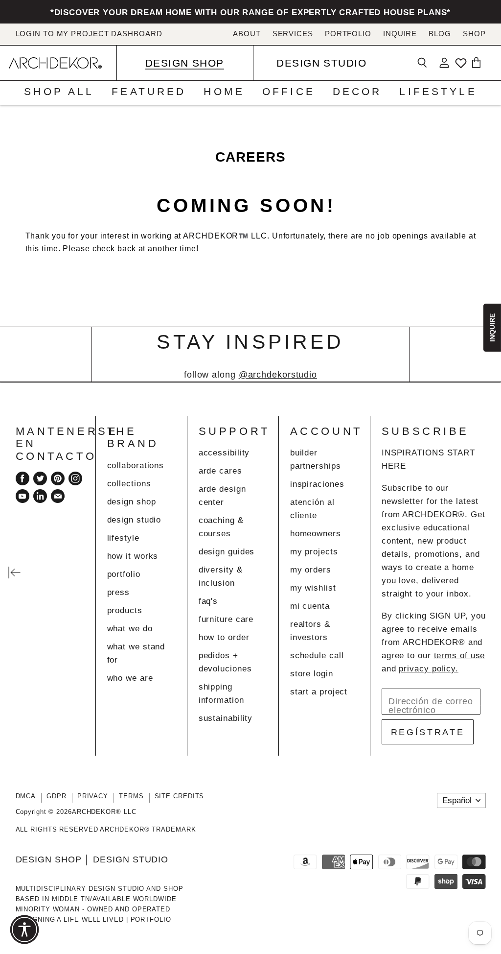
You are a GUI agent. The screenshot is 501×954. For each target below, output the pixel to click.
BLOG (440, 34)
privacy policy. (428, 668)
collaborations (135, 465)
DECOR (357, 92)
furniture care (226, 619)
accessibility (224, 452)
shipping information (221, 693)
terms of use (459, 655)
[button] (24, 929)
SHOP (474, 34)
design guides (227, 551)
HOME (224, 92)
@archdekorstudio (278, 375)
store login (311, 673)
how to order (224, 637)
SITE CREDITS (180, 796)
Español (457, 800)
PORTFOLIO (348, 34)
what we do (130, 628)
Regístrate (428, 732)
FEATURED (149, 92)
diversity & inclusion (221, 576)
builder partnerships (315, 459)
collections (129, 483)
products (124, 610)
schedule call (317, 655)
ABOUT (247, 34)
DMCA (26, 796)
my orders (310, 569)
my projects (314, 551)
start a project (319, 691)
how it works (133, 556)
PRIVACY (92, 796)
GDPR (56, 796)
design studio (134, 520)
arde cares (220, 471)
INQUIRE (400, 34)
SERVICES (293, 34)
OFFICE (288, 92)
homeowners (315, 533)
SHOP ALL (59, 92)
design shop (131, 501)
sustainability (226, 718)
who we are (130, 678)
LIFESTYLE (438, 92)
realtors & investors (310, 631)
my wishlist (313, 588)
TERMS (131, 796)
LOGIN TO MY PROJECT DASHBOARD (89, 34)
